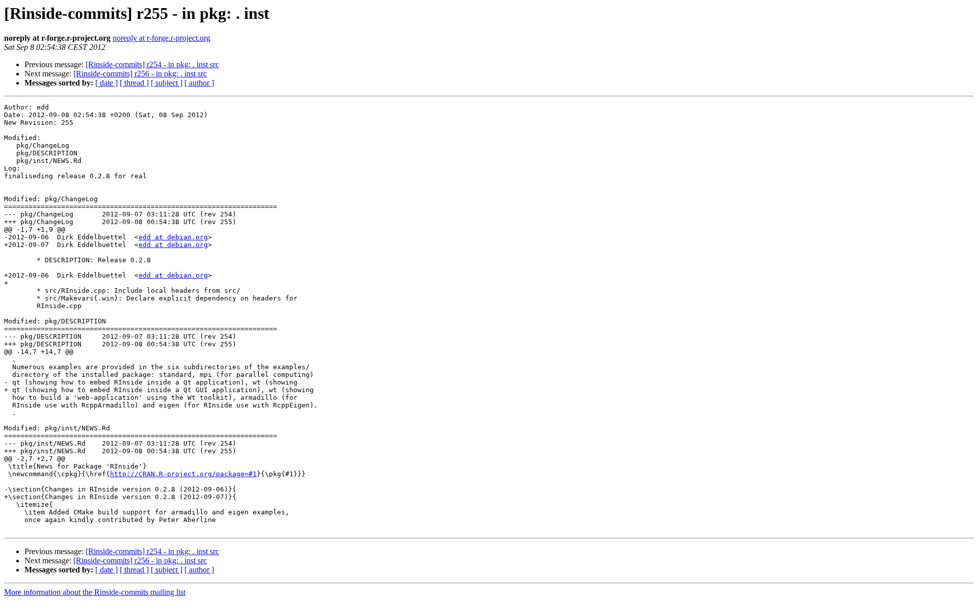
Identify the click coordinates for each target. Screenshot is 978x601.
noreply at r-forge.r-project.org (161, 38)
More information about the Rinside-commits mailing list (94, 592)
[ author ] (199, 82)
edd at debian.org (173, 237)
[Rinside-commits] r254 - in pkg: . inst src (152, 64)
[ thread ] (134, 82)
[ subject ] (166, 82)
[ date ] (106, 82)
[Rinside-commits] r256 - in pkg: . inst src (140, 73)
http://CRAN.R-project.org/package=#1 (183, 474)
